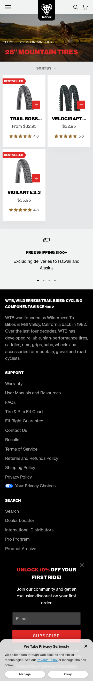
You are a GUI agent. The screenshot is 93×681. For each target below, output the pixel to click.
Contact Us (16, 430)
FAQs (10, 402)
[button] (21, 136)
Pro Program (17, 539)
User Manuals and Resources (33, 392)
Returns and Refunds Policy (31, 458)
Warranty (13, 383)
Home (9, 42)
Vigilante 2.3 (24, 192)
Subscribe (46, 636)
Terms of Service (21, 449)
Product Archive (20, 548)
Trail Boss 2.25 (24, 119)
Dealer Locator (19, 520)
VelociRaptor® (69, 119)
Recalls (12, 439)
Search (12, 511)
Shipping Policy (20, 467)
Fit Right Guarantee (24, 420)
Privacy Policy (18, 477)
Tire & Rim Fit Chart (24, 411)
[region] (46, 254)
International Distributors (29, 529)
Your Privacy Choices (35, 485)
